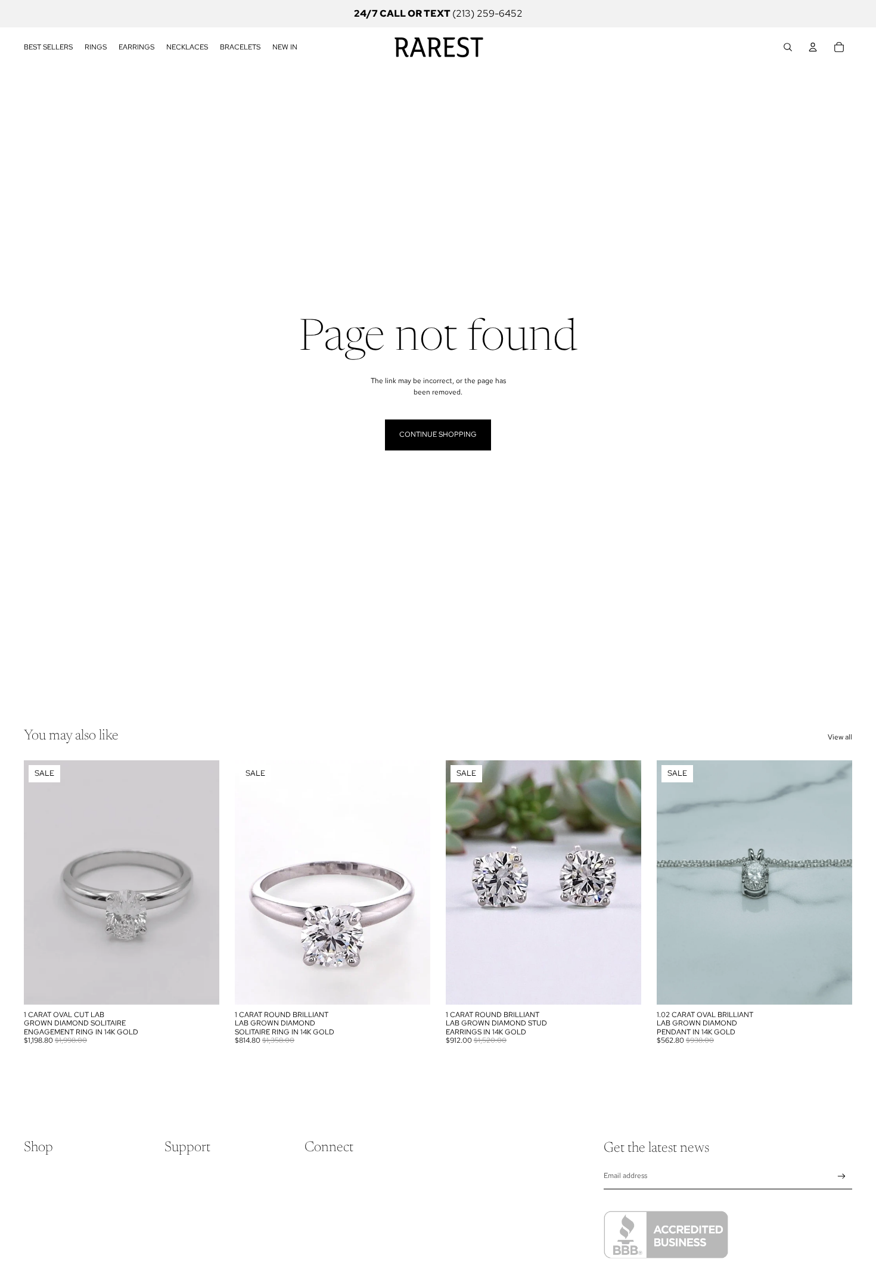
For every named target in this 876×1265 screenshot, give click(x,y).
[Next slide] (201, 882)
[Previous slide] (42, 882)
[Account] (813, 47)
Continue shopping (438, 434)
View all (840, 737)
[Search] (788, 47)
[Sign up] (841, 1176)
